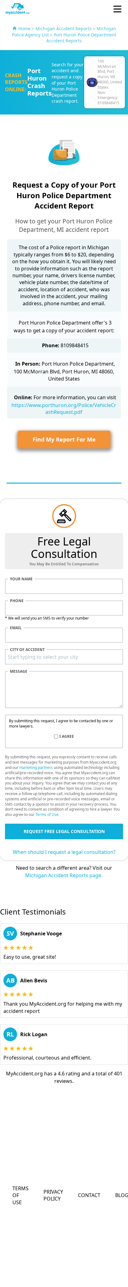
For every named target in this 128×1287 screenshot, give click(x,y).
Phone (17, 601)
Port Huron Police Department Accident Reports (81, 38)
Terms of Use (46, 814)
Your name (21, 579)
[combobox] (64, 657)
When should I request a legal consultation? (64, 852)
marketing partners (36, 767)
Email (16, 628)
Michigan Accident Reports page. (64, 875)
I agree (66, 736)
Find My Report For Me (64, 439)
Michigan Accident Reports (63, 28)
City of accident (27, 650)
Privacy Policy (53, 1195)
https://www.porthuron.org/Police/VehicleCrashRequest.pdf (63, 408)
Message (18, 671)
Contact (89, 1195)
